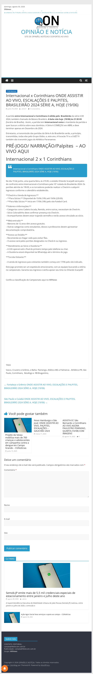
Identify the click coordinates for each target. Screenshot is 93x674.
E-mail (7, 519)
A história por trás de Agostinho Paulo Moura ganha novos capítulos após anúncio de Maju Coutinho (45, 12)
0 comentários (35, 109)
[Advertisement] (46, 59)
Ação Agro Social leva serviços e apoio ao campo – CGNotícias (46, 614)
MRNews (13, 651)
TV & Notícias (11, 91)
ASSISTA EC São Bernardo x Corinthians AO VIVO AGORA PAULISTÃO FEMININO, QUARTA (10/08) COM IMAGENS (74, 427)
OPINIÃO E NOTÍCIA (46, 31)
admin (24, 599)
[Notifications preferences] (4, 668)
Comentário (10, 470)
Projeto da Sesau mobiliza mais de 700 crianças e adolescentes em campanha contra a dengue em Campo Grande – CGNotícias (17, 441)
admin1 (24, 109)
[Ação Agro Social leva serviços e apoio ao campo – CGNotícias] (12, 613)
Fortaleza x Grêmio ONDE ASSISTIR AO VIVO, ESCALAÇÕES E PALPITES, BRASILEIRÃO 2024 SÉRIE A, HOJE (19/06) (41, 386)
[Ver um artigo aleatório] (86, 80)
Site (6, 533)
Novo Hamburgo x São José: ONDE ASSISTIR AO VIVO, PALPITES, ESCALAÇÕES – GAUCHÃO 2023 (46, 425)
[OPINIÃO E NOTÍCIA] (7, 80)
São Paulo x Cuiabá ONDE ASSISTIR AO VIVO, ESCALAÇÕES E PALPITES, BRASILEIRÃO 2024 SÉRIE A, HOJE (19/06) (39, 400)
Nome (7, 505)
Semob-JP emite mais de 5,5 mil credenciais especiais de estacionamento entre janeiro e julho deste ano (40, 594)
